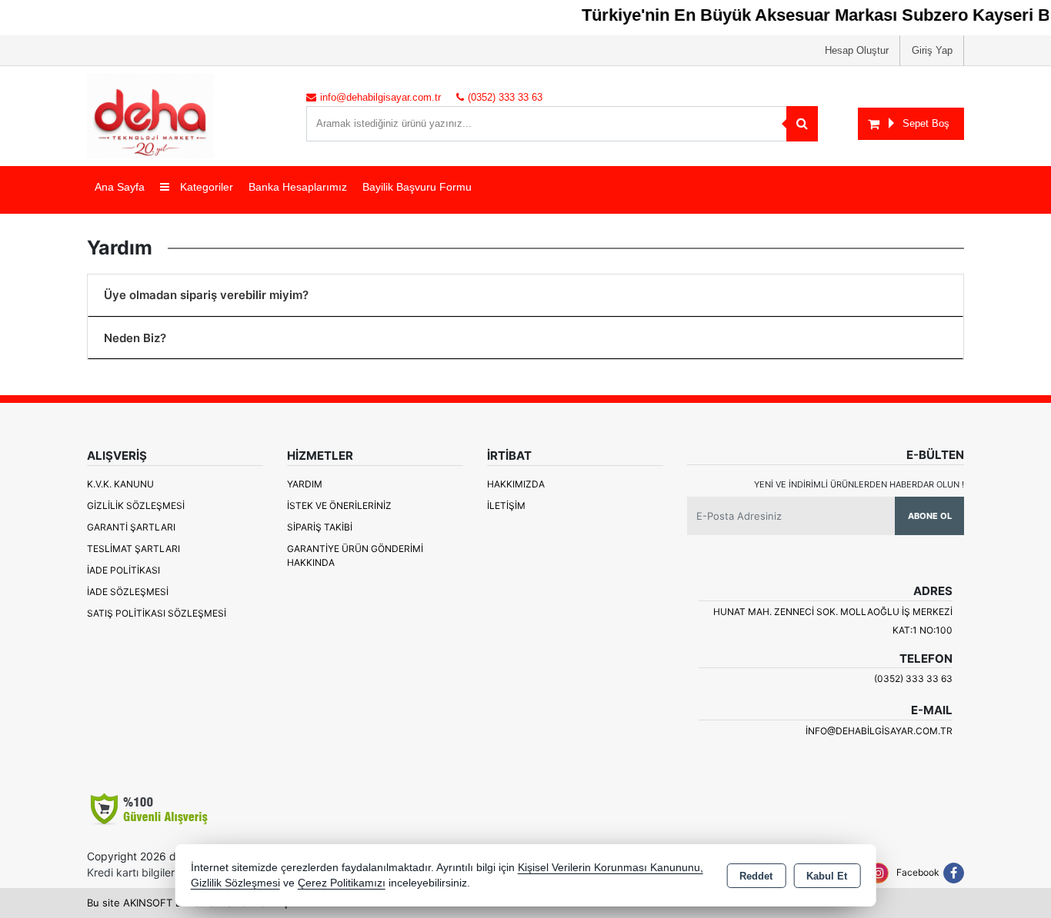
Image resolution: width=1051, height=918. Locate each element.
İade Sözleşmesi (127, 591)
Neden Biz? (135, 338)
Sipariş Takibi (319, 527)
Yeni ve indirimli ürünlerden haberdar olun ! (859, 484)
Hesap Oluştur (857, 50)
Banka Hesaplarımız (298, 187)
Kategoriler (205, 187)
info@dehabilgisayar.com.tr (879, 731)
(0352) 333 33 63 (913, 678)
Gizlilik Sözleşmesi (136, 505)
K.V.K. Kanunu (120, 484)
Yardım (304, 484)
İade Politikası (123, 570)
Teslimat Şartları (133, 548)
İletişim (506, 505)
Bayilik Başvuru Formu (417, 187)
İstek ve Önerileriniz (339, 505)
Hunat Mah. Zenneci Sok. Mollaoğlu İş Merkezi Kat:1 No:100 (833, 621)
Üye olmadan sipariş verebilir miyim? (206, 295)
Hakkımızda (516, 484)
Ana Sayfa (120, 187)
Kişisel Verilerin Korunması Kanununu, (610, 867)
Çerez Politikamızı (341, 883)
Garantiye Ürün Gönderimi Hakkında (355, 555)
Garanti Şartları (131, 527)
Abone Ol (930, 516)
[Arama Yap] (802, 123)
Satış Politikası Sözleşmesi (156, 613)
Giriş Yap (932, 50)
